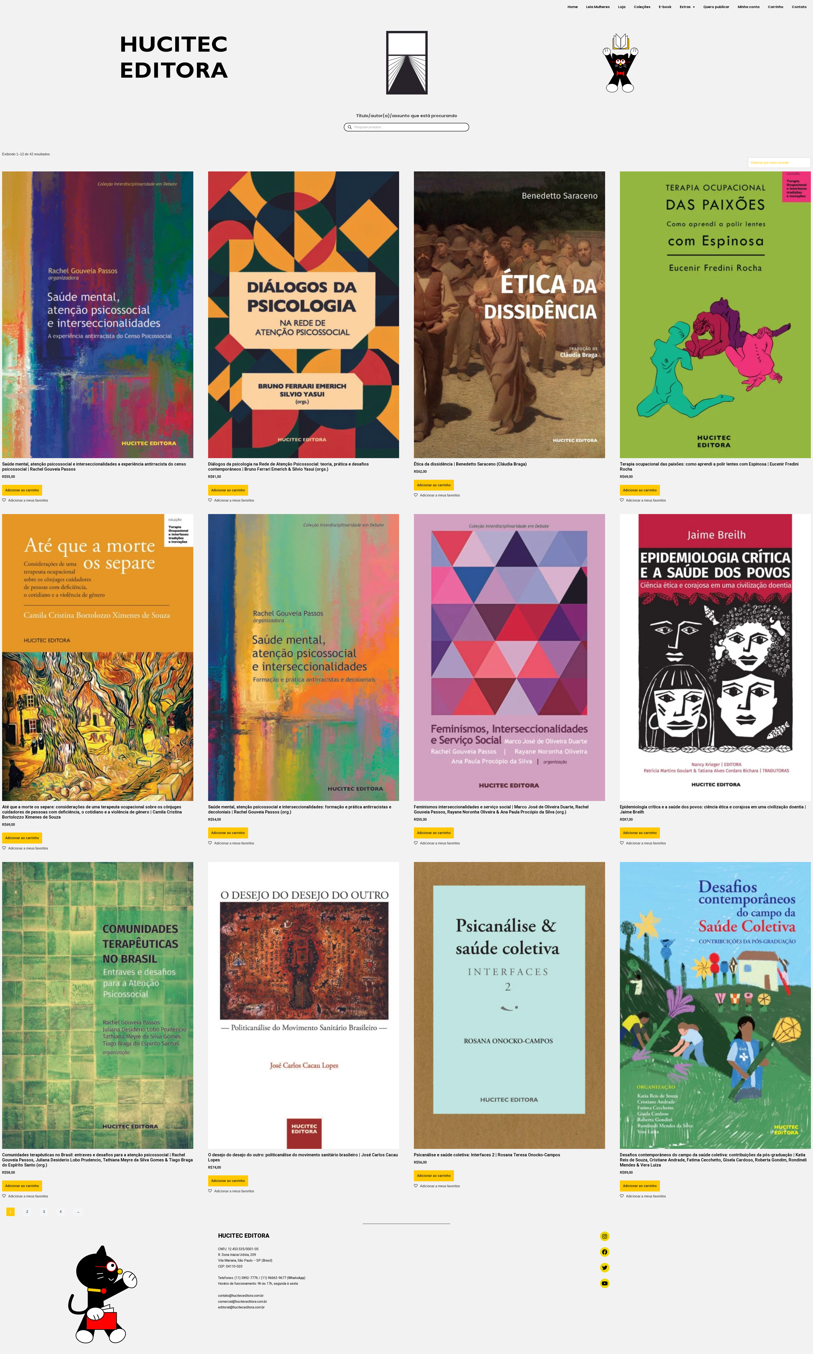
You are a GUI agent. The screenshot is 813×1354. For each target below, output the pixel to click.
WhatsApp (296, 1278)
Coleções (642, 6)
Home (573, 6)
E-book (665, 6)
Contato (799, 6)
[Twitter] (605, 1267)
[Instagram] (605, 1236)
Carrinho (775, 6)
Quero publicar (716, 6)
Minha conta (748, 6)
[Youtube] (605, 1283)
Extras (685, 6)
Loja (621, 6)
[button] (25, 500)
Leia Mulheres (598, 6)
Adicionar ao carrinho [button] (22, 490)
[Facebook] (605, 1252)
